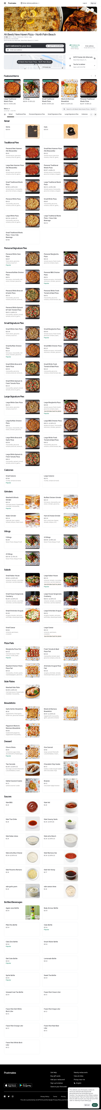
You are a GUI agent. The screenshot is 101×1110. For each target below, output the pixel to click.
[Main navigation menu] (5, 3)
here (89, 1100)
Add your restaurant (57, 1080)
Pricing (63, 1096)
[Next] (95, 76)
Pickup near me (79, 1080)
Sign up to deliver (56, 1083)
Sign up (93, 3)
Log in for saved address (56, 46)
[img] (34, 62)
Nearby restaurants (80, 1072)
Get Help (53, 1072)
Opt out (87, 1105)
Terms (55, 1096)
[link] (88, 10)
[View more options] (92, 10)
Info (30, 37)
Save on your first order (58, 1087)
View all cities (78, 1076)
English (78, 1083)
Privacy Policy (45, 1096)
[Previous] (91, 76)
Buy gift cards (55, 1076)
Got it (95, 1105)
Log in (85, 3)
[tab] (10, 114)
